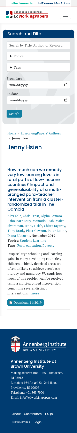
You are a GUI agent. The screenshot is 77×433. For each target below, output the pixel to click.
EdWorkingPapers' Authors (41, 133)
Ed (21, 3)
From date (14, 78)
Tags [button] (17, 67)
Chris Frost (31, 216)
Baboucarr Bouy (19, 220)
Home (11, 133)
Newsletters (21, 422)
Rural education (29, 245)
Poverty (48, 245)
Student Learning (33, 240)
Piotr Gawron (36, 230)
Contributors (33, 414)
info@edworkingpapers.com (38, 397)
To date (12, 93)
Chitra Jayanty (54, 225)
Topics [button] (18, 56)
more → (37, 293)
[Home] (28, 15)
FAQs (49, 414)
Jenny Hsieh (33, 225)
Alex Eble (14, 216)
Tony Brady (15, 230)
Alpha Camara (51, 216)
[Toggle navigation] (65, 15)
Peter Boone (57, 230)
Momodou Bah (43, 220)
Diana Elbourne (18, 235)
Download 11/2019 (28, 302)
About (16, 414)
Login (37, 422)
